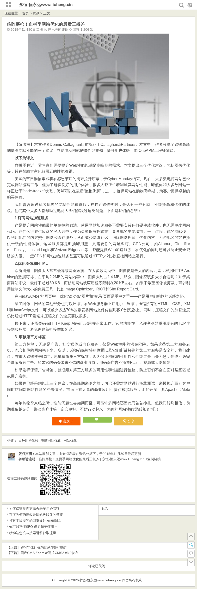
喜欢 (68, 421)
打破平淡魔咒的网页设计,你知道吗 (35, 521)
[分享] (191, 545)
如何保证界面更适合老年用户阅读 (34, 509)
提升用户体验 (28, 440)
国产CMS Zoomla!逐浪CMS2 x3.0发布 (49, 553)
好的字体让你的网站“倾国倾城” (43, 547)
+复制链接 (152, 459)
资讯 (36, 13)
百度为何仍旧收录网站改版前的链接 (36, 515)
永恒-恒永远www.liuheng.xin (46, 4)
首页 (25, 13)
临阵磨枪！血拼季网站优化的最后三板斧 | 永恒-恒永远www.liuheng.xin (91, 459)
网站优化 (70, 440)
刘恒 (65, 454)
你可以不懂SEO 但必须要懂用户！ (35, 527)
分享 (131, 421)
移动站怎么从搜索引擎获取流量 (32, 533)
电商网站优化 (51, 440)
